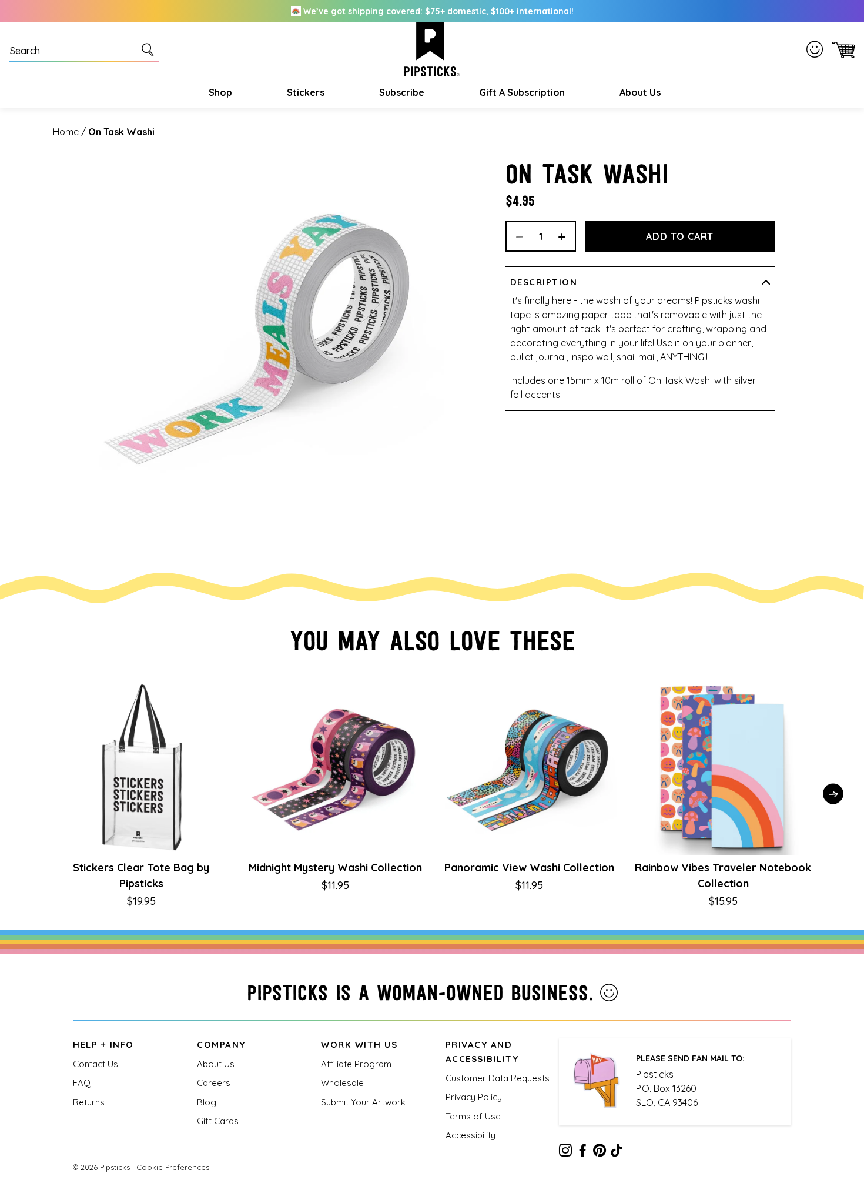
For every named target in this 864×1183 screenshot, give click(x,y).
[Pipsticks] (432, 49)
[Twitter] (599, 1152)
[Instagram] (565, 1152)
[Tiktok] (616, 1152)
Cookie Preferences (172, 1167)
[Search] (150, 49)
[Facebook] (582, 1152)
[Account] (817, 49)
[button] (219, 92)
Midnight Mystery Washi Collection (335, 867)
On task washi (121, 132)
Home (66, 132)
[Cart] (841, 50)
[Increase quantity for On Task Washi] (566, 236)
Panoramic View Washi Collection (529, 867)
